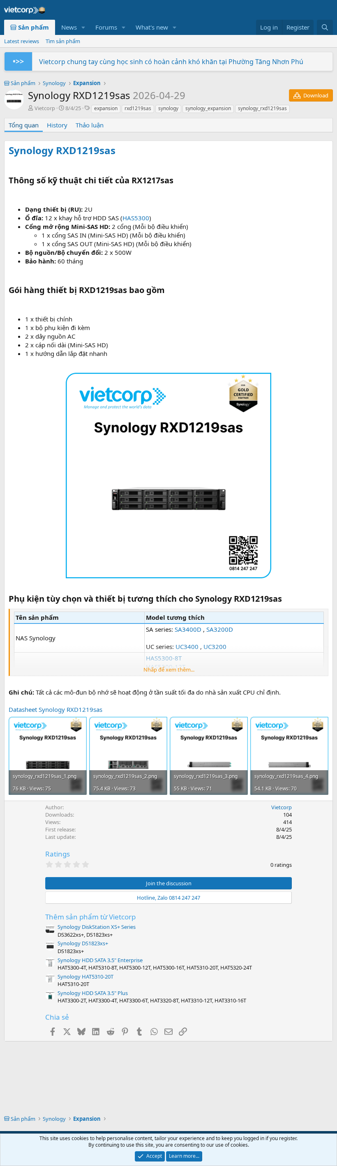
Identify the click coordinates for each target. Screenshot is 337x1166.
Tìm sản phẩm (63, 41)
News (69, 27)
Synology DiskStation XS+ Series (97, 926)
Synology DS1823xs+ (83, 943)
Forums (106, 27)
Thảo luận (90, 125)
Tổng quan (24, 125)
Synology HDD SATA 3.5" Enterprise (100, 960)
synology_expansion (208, 108)
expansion (106, 108)
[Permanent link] (120, 151)
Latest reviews (21, 41)
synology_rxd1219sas (262, 108)
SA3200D (219, 629)
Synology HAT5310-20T (85, 976)
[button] (83, 27)
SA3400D (188, 629)
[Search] (325, 27)
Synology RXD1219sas (62, 150)
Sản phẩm (32, 27)
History (57, 125)
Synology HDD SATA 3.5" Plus (93, 993)
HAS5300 (135, 218)
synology (168, 108)
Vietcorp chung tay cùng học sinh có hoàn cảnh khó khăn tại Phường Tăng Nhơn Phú (171, 61)
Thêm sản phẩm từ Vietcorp (90, 916)
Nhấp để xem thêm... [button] (168, 669)
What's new (152, 27)
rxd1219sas (138, 108)
